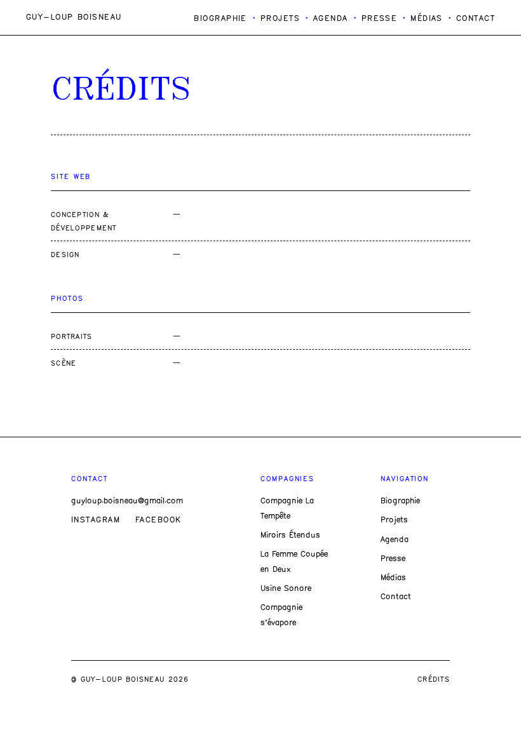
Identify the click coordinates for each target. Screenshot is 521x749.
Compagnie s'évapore (281, 615)
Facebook (158, 520)
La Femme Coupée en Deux (294, 562)
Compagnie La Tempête (287, 508)
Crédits (433, 680)
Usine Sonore (285, 588)
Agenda (330, 18)
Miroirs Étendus (290, 535)
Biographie (220, 18)
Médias (426, 18)
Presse (380, 18)
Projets (280, 18)
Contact (475, 18)
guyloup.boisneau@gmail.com (127, 501)
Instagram (95, 520)
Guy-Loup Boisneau (73, 17)
